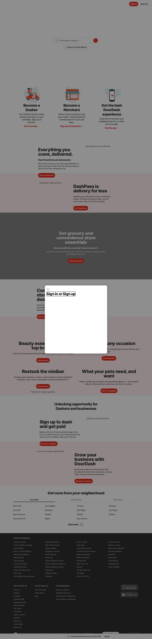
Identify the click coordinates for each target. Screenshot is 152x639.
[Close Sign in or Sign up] (48, 289)
